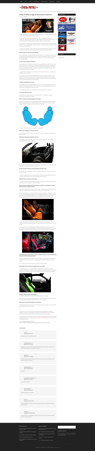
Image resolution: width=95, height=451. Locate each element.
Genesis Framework (50, 447)
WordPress (56, 447)
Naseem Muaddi (27, 388)
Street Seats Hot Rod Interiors (29, 378)
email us (62, 435)
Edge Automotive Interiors (40, 322)
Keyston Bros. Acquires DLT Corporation (47, 431)
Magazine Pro (43, 447)
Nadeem (25, 355)
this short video (62, 434)
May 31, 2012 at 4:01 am (28, 390)
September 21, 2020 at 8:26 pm (29, 413)
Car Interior (34, 322)
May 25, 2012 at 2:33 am (28, 344)
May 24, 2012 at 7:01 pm (28, 333)
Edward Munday (41, 428)
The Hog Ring (28, 7)
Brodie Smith (41, 433)
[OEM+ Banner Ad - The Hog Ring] (62, 37)
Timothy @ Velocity (27, 343)
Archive (24, 321)
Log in (59, 447)
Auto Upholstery (29, 322)
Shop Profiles (28, 321)
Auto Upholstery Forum (38, 317)
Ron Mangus (47, 71)
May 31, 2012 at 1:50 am (28, 379)
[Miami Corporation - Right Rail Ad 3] (67, 30)
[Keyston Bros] (62, 50)
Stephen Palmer (47, 322)
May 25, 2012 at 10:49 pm (28, 356)
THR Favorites (32, 321)
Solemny (25, 411)
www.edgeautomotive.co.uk (45, 316)
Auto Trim (25, 322)
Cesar (25, 399)
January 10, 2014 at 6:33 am (29, 400)
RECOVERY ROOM (27, 367)
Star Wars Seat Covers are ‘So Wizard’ (47, 440)
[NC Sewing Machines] (67, 23)
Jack (39, 431)
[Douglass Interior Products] (71, 37)
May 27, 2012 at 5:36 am (28, 368)
